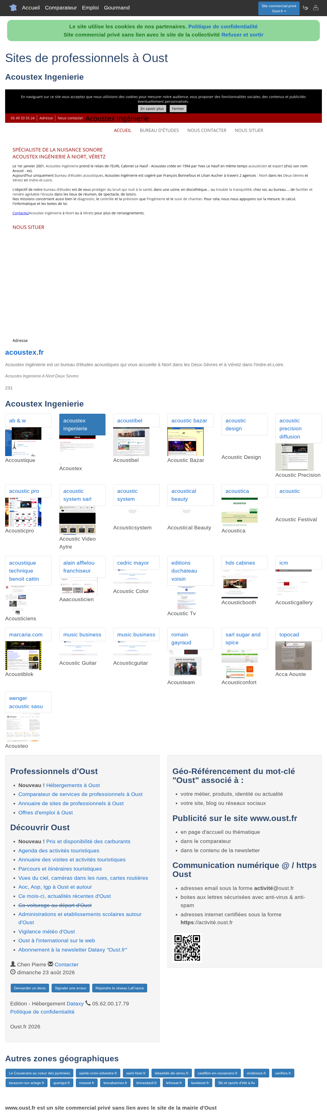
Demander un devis (30, 988)
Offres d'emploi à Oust (45, 812)
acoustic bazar (189, 420)
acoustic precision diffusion (290, 428)
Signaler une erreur (70, 988)
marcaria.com (26, 634)
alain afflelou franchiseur (79, 567)
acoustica (237, 491)
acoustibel (129, 420)
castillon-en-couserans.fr (218, 1073)
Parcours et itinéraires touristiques (60, 869)
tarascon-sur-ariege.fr (26, 1083)
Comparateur (61, 7)
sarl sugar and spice (243, 639)
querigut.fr (61, 1083)
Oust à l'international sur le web (56, 940)
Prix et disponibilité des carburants (88, 841)
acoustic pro (24, 491)
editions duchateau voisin (184, 571)
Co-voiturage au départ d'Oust (55, 905)
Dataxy (75, 1003)
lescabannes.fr (115, 1083)
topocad (289, 634)
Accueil (31, 7)
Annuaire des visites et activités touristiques (72, 859)
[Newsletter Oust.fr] (305, 7)
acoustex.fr (24, 352)
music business (82, 634)
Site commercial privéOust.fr (279, 8)
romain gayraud (181, 639)
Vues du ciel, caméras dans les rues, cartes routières (83, 878)
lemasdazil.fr (146, 1083)
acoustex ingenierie (75, 425)
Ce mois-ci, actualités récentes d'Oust (64, 896)
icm (283, 563)
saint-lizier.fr (136, 1073)
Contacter (66, 964)
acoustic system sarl (77, 495)
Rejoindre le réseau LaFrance (120, 988)
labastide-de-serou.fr (172, 1073)
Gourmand (117, 7)
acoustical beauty (183, 495)
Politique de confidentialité (223, 26)
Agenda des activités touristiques (58, 850)
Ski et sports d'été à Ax (236, 1083)
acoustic (289, 491)
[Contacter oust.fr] (315, 7)
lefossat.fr (174, 1083)
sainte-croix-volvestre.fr (98, 1073)
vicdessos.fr (256, 1073)
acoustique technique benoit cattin (24, 571)
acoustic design (236, 425)
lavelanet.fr (200, 1083)
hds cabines (240, 563)
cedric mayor (133, 563)
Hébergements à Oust (73, 785)
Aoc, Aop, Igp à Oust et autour (55, 887)
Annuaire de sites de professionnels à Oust (71, 803)
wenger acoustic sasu (26, 702)
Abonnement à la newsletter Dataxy (72, 950)
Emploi (90, 7)
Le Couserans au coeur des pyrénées (39, 1073)
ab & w (17, 420)
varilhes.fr (283, 1073)
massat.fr (86, 1083)
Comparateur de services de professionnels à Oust (80, 794)
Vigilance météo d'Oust (46, 931)
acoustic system (127, 495)
